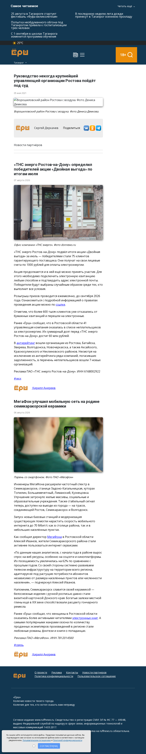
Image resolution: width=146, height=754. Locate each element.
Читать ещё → (126, 6)
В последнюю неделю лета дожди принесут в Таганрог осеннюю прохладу (103, 15)
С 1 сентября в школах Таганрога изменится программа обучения (34, 35)
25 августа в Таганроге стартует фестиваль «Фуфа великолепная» (34, 15)
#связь (19, 645)
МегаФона (54, 537)
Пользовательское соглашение (96, 676)
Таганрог (19, 62)
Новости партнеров (94, 672)
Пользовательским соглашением (37, 740)
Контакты (72, 672)
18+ (123, 54)
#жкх (17, 378)
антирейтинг (26, 343)
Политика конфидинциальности (54, 676)
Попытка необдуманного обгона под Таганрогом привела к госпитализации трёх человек (39, 25)
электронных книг (85, 618)
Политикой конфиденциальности (67, 740)
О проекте (41, 672)
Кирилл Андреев (44, 388)
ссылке (60, 304)
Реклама (56, 672)
